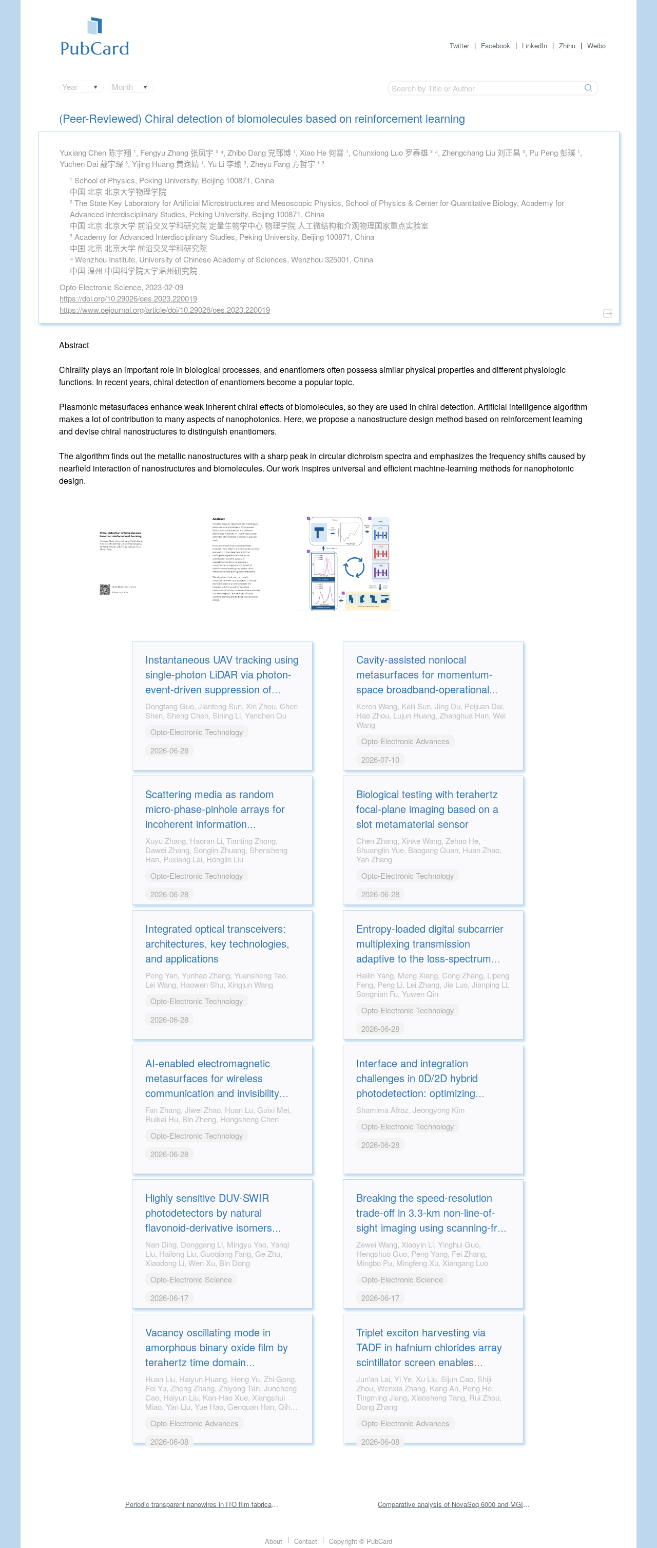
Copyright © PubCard (360, 1541)
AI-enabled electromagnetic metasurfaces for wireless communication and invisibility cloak (212, 1085)
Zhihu (567, 45)
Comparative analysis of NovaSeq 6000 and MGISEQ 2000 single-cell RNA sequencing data (455, 1504)
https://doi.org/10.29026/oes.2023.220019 (128, 298)
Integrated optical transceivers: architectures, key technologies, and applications (217, 943)
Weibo (596, 45)
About (273, 1541)
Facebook (495, 45)
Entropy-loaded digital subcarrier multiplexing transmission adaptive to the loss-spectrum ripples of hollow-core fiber (430, 950)
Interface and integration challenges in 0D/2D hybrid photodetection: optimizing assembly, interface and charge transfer (427, 1092)
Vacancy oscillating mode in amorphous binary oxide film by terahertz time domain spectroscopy (216, 1354)
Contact (305, 1541)
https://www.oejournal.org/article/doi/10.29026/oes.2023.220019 (165, 309)
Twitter (459, 45)
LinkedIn (534, 45)
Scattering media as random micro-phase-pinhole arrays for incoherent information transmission (215, 816)
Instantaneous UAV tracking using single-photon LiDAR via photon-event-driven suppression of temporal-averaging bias (222, 681)
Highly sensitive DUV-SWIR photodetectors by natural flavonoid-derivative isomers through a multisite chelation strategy (209, 1227)
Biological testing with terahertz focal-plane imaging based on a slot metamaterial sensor (427, 808)
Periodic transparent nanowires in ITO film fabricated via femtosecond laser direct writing (202, 1504)
